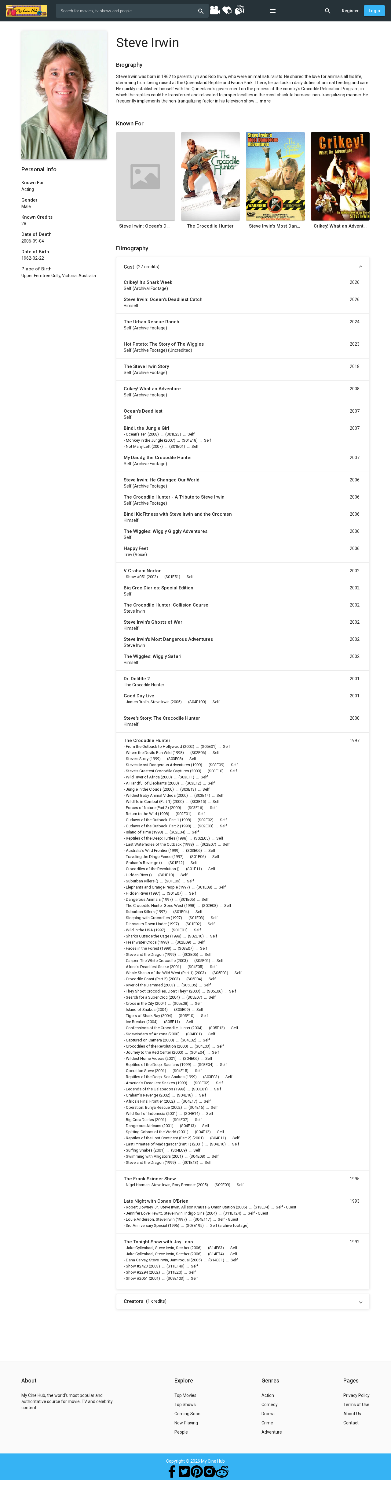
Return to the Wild (141, 813)
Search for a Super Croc (147, 997)
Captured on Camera (144, 1040)
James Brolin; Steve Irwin (148, 702)
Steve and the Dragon (145, 954)
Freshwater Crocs (141, 942)
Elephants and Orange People (152, 887)
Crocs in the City (140, 1003)
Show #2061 (137, 1278)
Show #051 (136, 576)
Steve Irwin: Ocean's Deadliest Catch (145, 226)
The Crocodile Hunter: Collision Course (166, 605)
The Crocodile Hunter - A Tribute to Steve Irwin (174, 497)
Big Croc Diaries (140, 1119)
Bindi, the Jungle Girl (146, 428)
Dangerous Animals (143, 899)
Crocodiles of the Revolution (151, 869)
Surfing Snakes (139, 1150)
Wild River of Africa (143, 777)
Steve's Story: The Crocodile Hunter (162, 718)
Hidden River (137, 875)
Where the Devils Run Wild (149, 752)
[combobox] (132, 11)
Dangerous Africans (143, 1125)
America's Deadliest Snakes (150, 1083)
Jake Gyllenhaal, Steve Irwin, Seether (157, 1247)
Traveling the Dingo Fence (148, 856)
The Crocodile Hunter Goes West (154, 905)
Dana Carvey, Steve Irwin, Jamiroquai (158, 1260)
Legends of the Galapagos (149, 1089)
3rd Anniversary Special (146, 1225)
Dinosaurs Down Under (146, 924)
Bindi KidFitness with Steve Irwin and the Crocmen (178, 514)
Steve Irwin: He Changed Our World (161, 480)
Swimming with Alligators (148, 1156)
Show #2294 (137, 1272)
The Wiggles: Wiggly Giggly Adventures (165, 531)
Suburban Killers (140, 881)
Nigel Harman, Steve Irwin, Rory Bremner (161, 1184)
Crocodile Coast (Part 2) (147, 979)
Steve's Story (137, 758)
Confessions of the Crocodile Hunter (158, 1028)
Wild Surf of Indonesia (145, 1113)
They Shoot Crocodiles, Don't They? (157, 991)
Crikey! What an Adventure (340, 226)
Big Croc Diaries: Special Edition (158, 588)
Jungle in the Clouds (144, 789)
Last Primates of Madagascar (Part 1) (158, 1144)
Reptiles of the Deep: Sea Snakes (155, 1076)
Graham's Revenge (142, 862)
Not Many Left (138, 446)
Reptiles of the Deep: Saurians (152, 1064)
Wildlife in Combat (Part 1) (149, 801)
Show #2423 (137, 1266)
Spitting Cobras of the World (151, 1132)
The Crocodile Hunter (210, 226)
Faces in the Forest (142, 948)
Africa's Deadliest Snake (147, 966)
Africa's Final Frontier (144, 1101)
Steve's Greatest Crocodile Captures (157, 771)
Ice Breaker (135, 1021)
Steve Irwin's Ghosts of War (153, 622)
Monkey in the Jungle (144, 440)
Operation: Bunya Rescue (148, 1107)
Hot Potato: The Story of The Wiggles (164, 344)
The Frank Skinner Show (150, 1179)
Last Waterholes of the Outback (154, 844)
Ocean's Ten (136, 434)
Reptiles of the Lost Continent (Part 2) (159, 1138)
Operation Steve (140, 1070)
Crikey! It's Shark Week (148, 282)
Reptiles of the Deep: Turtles (150, 838)
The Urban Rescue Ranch (151, 322)
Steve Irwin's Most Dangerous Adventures (275, 226)
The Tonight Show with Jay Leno (158, 1242)
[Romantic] (227, 10)
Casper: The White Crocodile (151, 960)
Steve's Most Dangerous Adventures (158, 765)
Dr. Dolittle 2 (137, 678)
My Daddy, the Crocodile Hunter (158, 457)
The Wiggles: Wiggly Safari (152, 656)
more (265, 100)
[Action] (239, 10)
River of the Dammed (144, 985)
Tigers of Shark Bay (143, 1015)
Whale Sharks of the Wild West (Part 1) (160, 973)
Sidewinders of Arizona (146, 1034)
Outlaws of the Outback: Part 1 (152, 820)
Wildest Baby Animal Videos (151, 795)
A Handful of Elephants (146, 783)
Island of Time (138, 832)
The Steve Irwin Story (146, 366)
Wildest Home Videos (145, 1058)
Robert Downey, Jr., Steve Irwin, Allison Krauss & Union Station (180, 1207)
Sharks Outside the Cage (147, 936)
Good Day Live (139, 696)
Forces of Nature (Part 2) (147, 807)
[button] (242, 267)
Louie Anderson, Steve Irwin (150, 1219)
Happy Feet (136, 548)
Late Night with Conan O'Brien (156, 1201)
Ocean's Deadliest (143, 411)
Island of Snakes (140, 1009)
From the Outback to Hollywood (154, 746)
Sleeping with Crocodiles (148, 917)
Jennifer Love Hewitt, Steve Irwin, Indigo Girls (165, 1213)
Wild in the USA (139, 930)
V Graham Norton (143, 570)
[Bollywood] (215, 10)
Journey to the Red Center (148, 1052)
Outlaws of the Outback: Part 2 (152, 826)
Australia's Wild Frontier (146, 850)
